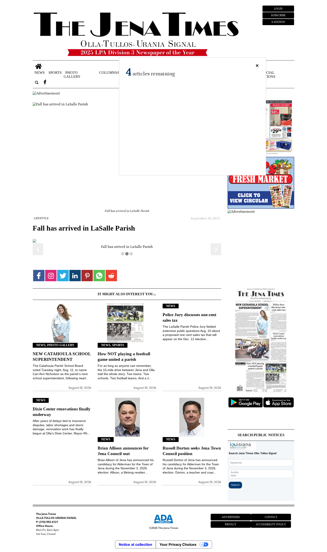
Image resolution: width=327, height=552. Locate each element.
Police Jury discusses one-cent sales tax (189, 419)
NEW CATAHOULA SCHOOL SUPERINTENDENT (62, 458)
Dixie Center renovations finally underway (62, 513)
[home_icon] (38, 66)
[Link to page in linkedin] (75, 377)
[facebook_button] (45, 82)
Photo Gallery (72, 74)
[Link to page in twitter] (63, 377)
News (39, 72)
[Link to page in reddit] (111, 377)
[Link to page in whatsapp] (99, 377)
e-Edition (278, 22)
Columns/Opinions (117, 72)
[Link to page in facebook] (38, 377)
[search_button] (37, 82)
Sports (55, 72)
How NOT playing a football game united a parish (124, 458)
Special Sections (266, 74)
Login (278, 8)
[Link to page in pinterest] (87, 377)
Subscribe (278, 15)
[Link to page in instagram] (51, 377)
